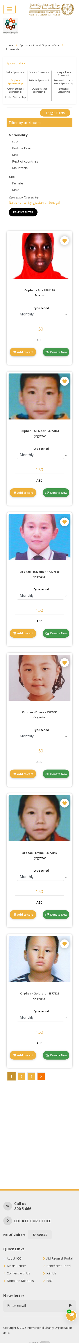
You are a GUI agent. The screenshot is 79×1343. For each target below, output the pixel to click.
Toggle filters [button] (55, 113)
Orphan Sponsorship (15, 82)
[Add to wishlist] (64, 240)
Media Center (16, 1265)
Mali (15, 154)
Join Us (51, 1273)
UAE (15, 141)
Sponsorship (13, 49)
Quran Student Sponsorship (15, 90)
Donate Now (58, 352)
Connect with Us (18, 1273)
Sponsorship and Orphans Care (39, 45)
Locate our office (32, 1220)
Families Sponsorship (39, 72)
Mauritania (20, 168)
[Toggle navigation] (9, 9)
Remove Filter (23, 212)
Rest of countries (25, 161)
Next (41, 1076)
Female (17, 183)
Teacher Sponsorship (15, 97)
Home (9, 45)
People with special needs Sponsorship (63, 82)
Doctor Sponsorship (15, 72)
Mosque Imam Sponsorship (64, 74)
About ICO (14, 1258)
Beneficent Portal (58, 1265)
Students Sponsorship (63, 90)
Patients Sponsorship (39, 80)
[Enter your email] (70, 1305)
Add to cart (25, 352)
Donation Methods (20, 1280)
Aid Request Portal (59, 1258)
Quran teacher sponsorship (39, 90)
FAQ (49, 1280)
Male (15, 190)
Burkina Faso (21, 148)
